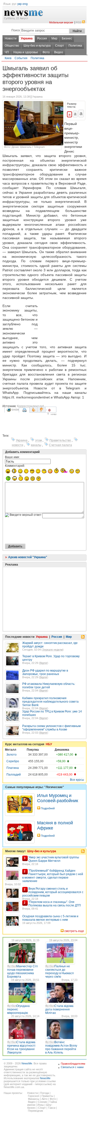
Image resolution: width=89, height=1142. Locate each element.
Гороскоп (33, 1095)
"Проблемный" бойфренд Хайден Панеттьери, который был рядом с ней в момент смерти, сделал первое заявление (52, 876)
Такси (51, 1107)
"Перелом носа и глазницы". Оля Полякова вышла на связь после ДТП (54, 903)
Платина (12, 768)
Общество (12, 45)
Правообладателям (73, 1063)
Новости (11, 38)
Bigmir (43, 662)
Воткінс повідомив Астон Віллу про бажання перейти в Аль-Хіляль (61, 1047)
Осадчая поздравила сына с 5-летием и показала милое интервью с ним (50, 918)
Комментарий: (15, 465)
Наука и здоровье (25, 52)
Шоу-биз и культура (37, 45)
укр (19, 4)
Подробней (48, 808)
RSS (78, 22)
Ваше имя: (12, 457)
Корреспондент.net (30, 406)
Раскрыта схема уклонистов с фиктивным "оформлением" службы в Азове (51, 727)
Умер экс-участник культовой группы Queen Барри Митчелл (53, 859)
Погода (44, 1092)
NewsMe (27, 1063)
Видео (58, 52)
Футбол (11, 966)
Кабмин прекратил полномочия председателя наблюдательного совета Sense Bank (50, 701)
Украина (27, 38)
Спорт (59, 45)
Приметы (47, 1095)
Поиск (15, 30)
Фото (46, 52)
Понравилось (33, 410)
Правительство (60, 440)
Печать (25, 411)
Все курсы (77, 779)
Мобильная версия (61, 22)
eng (25, 4)
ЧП (7, 52)
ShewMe (12, 409)
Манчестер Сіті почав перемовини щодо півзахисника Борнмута (22, 971)
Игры (40, 1104)
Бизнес (67, 38)
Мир (54, 38)
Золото (11, 754)
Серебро (12, 761)
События (21, 58)
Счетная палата (60, 445)
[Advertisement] (63, 322)
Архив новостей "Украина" (27, 557)
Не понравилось (42, 410)
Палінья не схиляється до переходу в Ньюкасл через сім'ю (59, 971)
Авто (44, 1098)
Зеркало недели (53, 649)
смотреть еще (74, 931)
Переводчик (35, 1110)
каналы (36, 445)
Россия (42, 38)
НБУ (49, 744)
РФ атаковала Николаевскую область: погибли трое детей (48, 685)
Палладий (13, 774)
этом (38, 440)
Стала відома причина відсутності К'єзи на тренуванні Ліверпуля (21, 1047)
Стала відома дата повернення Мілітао (59, 1009)
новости (17, 445)
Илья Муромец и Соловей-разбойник (57, 798)
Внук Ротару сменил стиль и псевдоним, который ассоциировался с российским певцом (52, 892)
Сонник (42, 1101)
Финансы (33, 1098)
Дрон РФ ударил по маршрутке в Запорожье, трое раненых (45, 672)
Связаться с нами (72, 1067)
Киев (8, 58)
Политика (75, 45)
